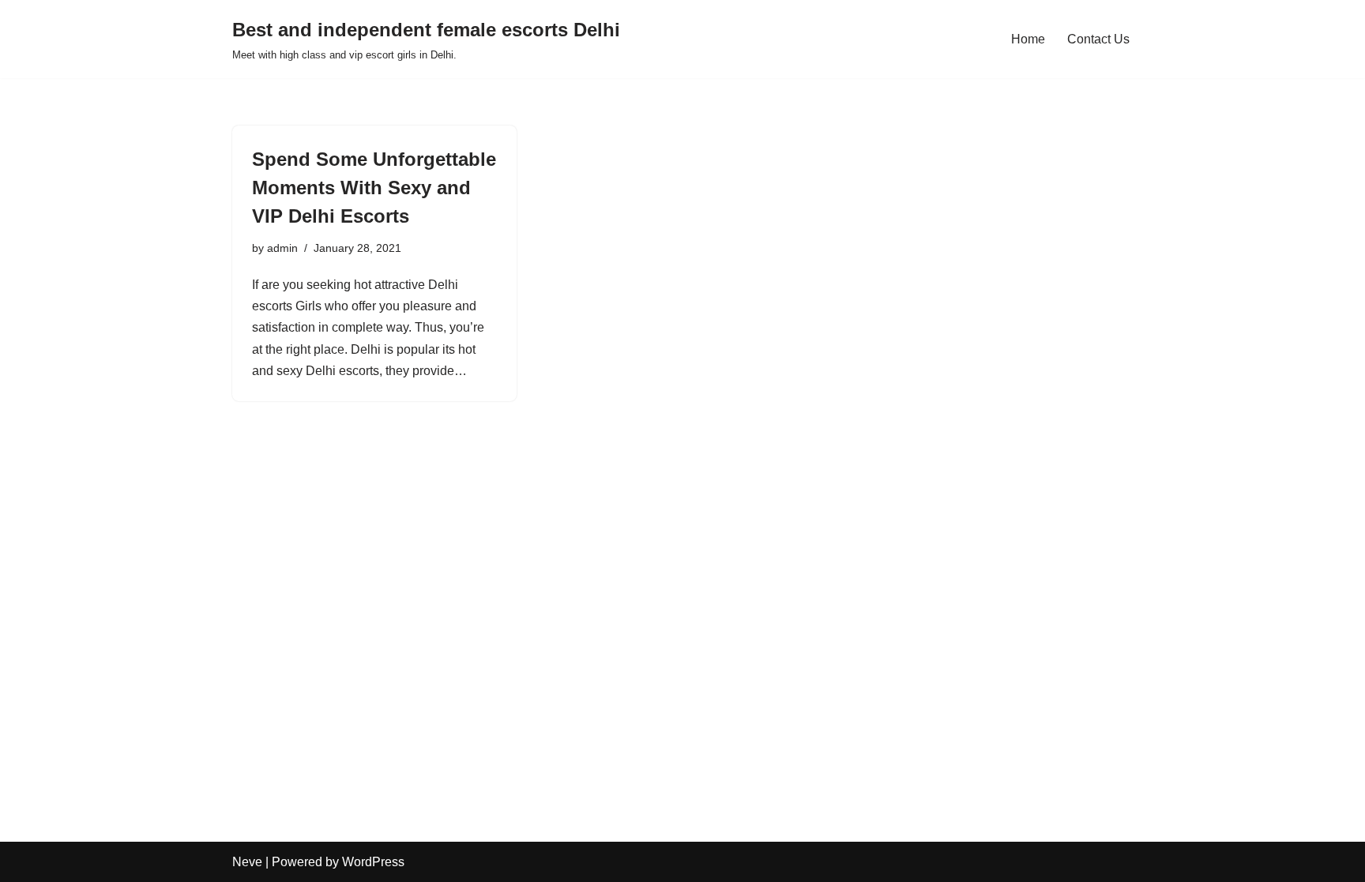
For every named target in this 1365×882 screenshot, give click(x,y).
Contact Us (1098, 39)
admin (282, 248)
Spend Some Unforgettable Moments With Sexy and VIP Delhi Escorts (374, 187)
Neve (247, 862)
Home (1028, 39)
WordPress (373, 862)
